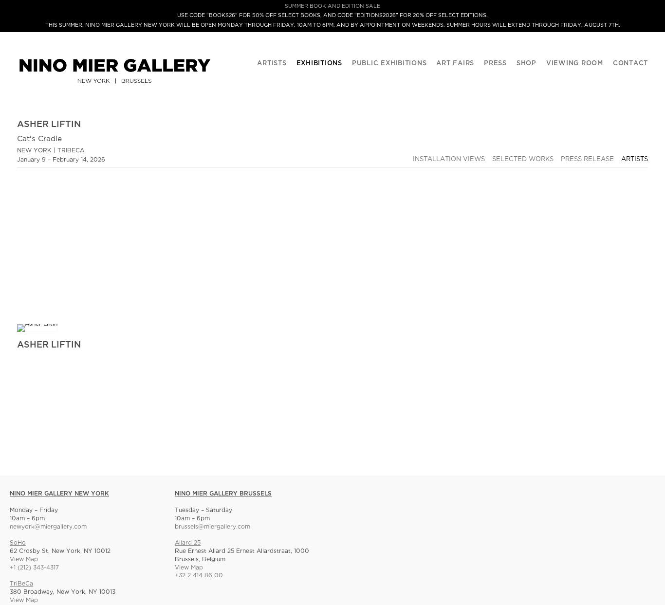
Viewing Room (574, 63)
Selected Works (523, 159)
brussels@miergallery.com (212, 527)
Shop (526, 63)
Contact (630, 63)
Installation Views (449, 159)
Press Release (587, 159)
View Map (24, 559)
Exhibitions (319, 63)
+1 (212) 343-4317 (34, 567)
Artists (271, 63)
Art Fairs (455, 63)
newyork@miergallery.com (48, 527)
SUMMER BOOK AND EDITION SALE (332, 6)
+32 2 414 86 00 (199, 575)
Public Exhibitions (389, 63)
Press (495, 63)
